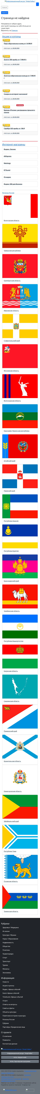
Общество (6, 946)
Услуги (5, 1001)
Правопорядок (8, 954)
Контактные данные (10, 1044)
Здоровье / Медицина (11, 927)
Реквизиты (6, 1040)
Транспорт (6, 961)
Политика (6, 950)
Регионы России (8, 193)
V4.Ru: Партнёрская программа (20, 1061)
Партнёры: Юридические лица (14, 1027)
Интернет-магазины (13, 144)
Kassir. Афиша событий (11, 993)
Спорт (5, 958)
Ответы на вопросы (10, 1004)
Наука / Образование (10, 939)
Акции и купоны (11, 36)
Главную (14, 30)
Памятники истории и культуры (14, 1016)
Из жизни (6, 931)
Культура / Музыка (9, 935)
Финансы (6, 969)
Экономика (7, 973)
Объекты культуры (9, 1012)
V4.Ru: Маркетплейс (20, 1057)
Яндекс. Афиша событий (11, 989)
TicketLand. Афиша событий (13, 997)
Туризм (5, 965)
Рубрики (6, 1023)
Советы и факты (8, 1008)
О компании (7, 1036)
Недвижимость (8, 943)
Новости (6, 982)
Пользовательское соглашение (11, 1079)
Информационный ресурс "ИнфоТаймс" (20, 1053)
